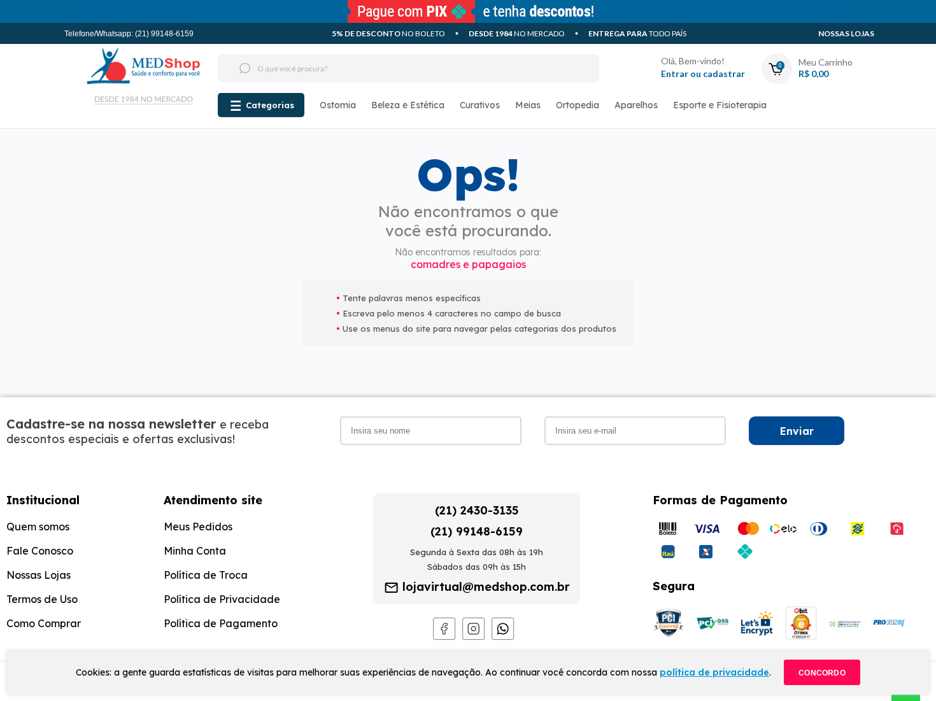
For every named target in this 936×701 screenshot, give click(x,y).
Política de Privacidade (222, 599)
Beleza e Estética (407, 105)
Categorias (270, 105)
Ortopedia (577, 105)
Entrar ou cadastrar (703, 73)
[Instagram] (473, 637)
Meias (528, 105)
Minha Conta (195, 550)
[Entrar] (639, 68)
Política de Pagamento (221, 623)
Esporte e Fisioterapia (720, 105)
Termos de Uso (42, 599)
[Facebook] (444, 637)
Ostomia (338, 105)
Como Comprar (43, 623)
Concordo (822, 673)
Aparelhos (636, 105)
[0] (775, 57)
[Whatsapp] (503, 637)
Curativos (480, 105)
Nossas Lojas (846, 33)
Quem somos (37, 526)
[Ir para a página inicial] (144, 86)
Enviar (797, 431)
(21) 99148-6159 (476, 531)
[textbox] (384, 68)
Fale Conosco (39, 550)
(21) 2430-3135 (477, 510)
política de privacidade (714, 672)
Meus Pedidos (198, 526)
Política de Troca (206, 575)
